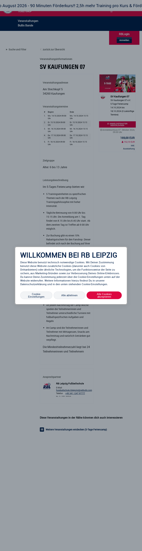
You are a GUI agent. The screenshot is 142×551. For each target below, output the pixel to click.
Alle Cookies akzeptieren (104, 295)
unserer (100, 280)
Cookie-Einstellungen (36, 295)
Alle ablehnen (69, 295)
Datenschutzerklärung (33, 284)
